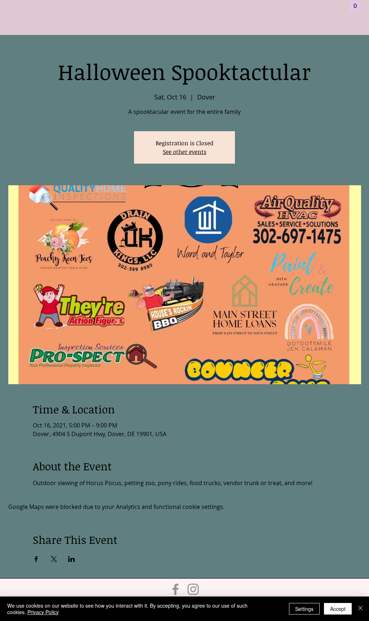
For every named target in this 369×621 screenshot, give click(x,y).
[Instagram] (193, 589)
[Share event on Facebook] (36, 559)
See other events (184, 152)
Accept (338, 608)
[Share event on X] (53, 559)
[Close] (360, 608)
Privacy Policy (43, 612)
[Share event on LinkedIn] (71, 559)
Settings (304, 608)
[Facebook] (175, 589)
